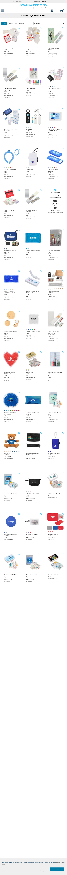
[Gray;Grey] (60, 289)
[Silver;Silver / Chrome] (28, 370)
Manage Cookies (44, 871)
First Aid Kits (22, 23)
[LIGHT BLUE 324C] (53, 289)
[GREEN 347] (32, 329)
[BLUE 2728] (4, 167)
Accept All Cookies (57, 869)
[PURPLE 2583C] (16, 411)
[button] (17, 1)
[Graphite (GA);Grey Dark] (51, 86)
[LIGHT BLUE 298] (27, 249)
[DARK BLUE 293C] (4, 289)
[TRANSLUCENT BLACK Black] (51, 127)
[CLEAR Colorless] (8, 289)
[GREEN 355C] (10, 289)
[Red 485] (55, 167)
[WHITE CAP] (30, 127)
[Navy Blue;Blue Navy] (62, 289)
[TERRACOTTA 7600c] (56, 289)
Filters (4, 23)
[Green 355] (53, 167)
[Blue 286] (49, 167)
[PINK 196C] (55, 289)
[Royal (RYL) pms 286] (28, 167)
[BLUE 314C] (6, 289)
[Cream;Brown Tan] (28, 127)
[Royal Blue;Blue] (4, 249)
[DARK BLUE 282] (28, 329)
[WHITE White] (12, 167)
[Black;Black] (27, 127)
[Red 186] (10, 167)
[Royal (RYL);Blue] (53, 86)
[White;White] (27, 370)
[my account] (52, 10)
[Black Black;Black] (6, 249)
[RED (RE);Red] (55, 86)
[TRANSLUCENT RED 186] (55, 127)
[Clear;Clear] (49, 127)
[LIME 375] (8, 167)
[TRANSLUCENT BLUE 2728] (53, 127)
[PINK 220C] (14, 411)
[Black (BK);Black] (49, 86)
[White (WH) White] (27, 167)
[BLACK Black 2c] (49, 289)
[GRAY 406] (6, 167)
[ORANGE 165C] (12, 411)
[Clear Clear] (51, 167)
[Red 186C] (12, 289)
